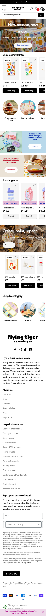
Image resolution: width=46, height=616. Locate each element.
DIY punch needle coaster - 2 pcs (12, 277)
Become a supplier (11, 488)
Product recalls (9, 479)
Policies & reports (11, 461)
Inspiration (7, 417)
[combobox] (23, 524)
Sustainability (9, 408)
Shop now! (35, 146)
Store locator (9, 438)
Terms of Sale (9, 452)
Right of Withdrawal (12, 447)
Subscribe (11, 573)
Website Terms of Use (12, 456)
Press (5, 413)
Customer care (9, 442)
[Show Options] (39, 524)
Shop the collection (23, 45)
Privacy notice (9, 465)
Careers (6, 403)
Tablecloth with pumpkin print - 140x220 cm (9, 82)
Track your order (10, 433)
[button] (4, 8)
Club (5, 399)
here (29, 613)
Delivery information (12, 429)
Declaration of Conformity (15, 475)
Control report (9, 484)
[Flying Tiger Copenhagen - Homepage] (18, 8)
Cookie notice (9, 470)
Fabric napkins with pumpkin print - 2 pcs (27, 82)
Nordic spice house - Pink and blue (28, 208)
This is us (7, 394)
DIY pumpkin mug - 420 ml (27, 277)
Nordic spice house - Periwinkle (10, 208)
